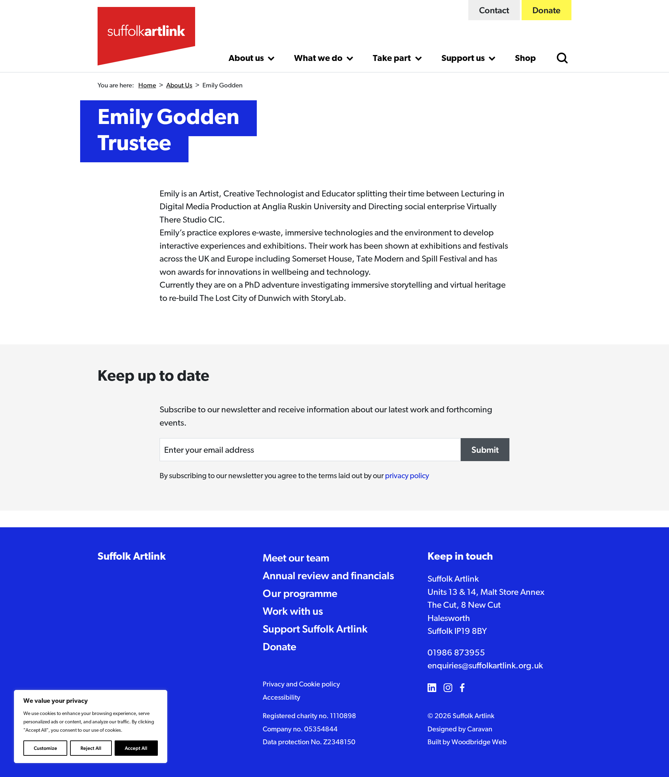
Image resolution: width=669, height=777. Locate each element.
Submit (485, 449)
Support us (463, 58)
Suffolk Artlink (132, 557)
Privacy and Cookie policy (301, 684)
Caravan (479, 729)
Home (147, 86)
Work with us (293, 611)
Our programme (300, 593)
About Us (179, 86)
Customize (45, 748)
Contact (494, 10)
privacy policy (407, 476)
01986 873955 (456, 653)
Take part (393, 58)
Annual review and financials (328, 575)
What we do (319, 58)
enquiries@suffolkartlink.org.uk (485, 666)
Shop (525, 58)
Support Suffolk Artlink (315, 629)
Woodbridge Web (479, 742)
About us (247, 58)
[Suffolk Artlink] (146, 36)
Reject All (90, 748)
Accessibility (281, 697)
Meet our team (296, 558)
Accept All (136, 748)
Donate (546, 10)
